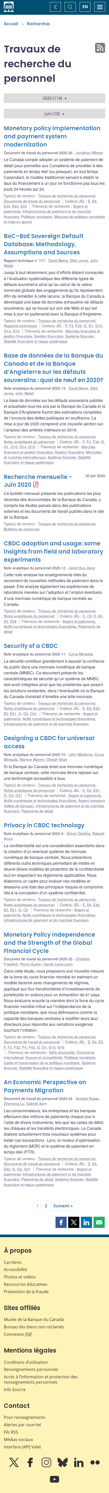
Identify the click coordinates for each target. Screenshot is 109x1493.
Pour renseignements (24, 1417)
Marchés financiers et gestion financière (49, 449)
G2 (19, 1169)
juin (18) (52, 113)
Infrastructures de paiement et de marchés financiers (46, 723)
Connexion (18, 1334)
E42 (15, 206)
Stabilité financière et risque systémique (35, 341)
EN (85, 6)
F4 (24, 1047)
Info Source (15, 1389)
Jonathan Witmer (89, 152)
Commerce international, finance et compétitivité (49, 1055)
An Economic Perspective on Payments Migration (45, 1086)
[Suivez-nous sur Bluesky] (63, 1466)
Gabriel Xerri (36, 1103)
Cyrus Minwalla (81, 654)
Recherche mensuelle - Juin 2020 (38, 481)
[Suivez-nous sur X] (14, 1466)
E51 (13, 713)
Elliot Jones (79, 260)
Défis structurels (62, 1052)
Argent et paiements (79, 621)
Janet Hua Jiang (82, 567)
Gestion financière (48, 336)
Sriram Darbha (78, 833)
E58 (13, 621)
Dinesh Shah (57, 759)
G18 (61, 1047)
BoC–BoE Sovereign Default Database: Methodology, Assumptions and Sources (43, 244)
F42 (32, 1047)
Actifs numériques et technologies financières (40, 626)
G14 (7, 331)
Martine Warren (32, 759)
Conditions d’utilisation (26, 1362)
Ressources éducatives (25, 1284)
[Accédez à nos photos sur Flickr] (95, 1466)
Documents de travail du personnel (32, 201)
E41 (96, 790)
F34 (78, 325)
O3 (25, 713)
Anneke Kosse (87, 1098)
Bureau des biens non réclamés (34, 1327)
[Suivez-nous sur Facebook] (31, 1466)
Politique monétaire (36, 216)
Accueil (11, 24)
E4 (94, 201)
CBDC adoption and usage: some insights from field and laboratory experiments (53, 552)
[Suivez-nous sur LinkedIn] (79, 1466)
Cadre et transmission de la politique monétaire (42, 1062)
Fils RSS (11, 1432)
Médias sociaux (18, 1439)
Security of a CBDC (31, 646)
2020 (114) (52, 98)
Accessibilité (15, 1269)
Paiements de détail (37, 811)
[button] (61, 1222)
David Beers (58, 260)
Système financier (79, 336)
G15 (16, 331)
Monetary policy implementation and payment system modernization (52, 136)
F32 (17, 1047)
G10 (98, 325)
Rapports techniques (20, 325)
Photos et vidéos (20, 1277)
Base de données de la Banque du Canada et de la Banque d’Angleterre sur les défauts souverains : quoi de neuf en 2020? (53, 368)
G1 (90, 325)
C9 (89, 616)
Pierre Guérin (31, 964)
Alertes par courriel (22, 1424)
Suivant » (63, 1206)
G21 (27, 1169)
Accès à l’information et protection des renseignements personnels (41, 1379)
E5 (6, 621)
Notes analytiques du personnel (29, 441)
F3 (71, 325)
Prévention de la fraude (26, 1291)
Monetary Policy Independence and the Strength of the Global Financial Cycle (49, 943)
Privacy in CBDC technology (44, 825)
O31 (33, 713)
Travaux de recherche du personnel (66, 195)
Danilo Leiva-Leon (58, 964)
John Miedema (81, 754)
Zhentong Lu (14, 1103)
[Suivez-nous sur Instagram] (47, 1466)
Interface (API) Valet (22, 1447)
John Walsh (24, 393)
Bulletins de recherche (22, 529)
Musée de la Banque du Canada (34, 1319)
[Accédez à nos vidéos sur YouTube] (54, 1483)
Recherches (38, 24)
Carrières (13, 1262)
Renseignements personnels (31, 1369)
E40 (7, 206)
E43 (24, 206)
